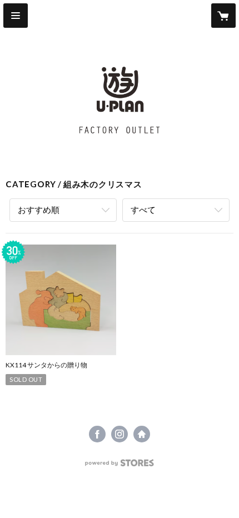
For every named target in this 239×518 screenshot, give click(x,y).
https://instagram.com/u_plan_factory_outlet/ (119, 434)
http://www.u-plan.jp (141, 434)
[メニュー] (15, 15)
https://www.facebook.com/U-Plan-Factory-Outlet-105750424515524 (97, 434)
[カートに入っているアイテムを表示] (223, 15)
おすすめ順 (38, 210)
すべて (143, 210)
